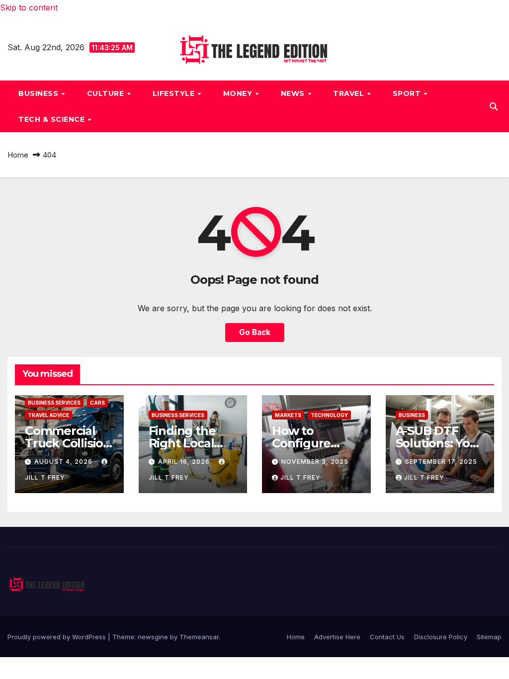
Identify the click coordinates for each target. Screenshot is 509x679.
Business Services (54, 403)
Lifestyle (175, 93)
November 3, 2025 (314, 461)
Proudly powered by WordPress (57, 637)
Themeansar (199, 637)
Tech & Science (52, 119)
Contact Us (387, 637)
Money (238, 93)
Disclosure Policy (440, 637)
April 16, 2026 (185, 461)
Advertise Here (337, 637)
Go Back (254, 332)
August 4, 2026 (64, 461)
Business (39, 93)
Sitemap (489, 637)
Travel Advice (48, 415)
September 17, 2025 (441, 461)
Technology (329, 415)
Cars (97, 403)
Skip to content (29, 7)
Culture (106, 93)
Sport (408, 93)
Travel (349, 93)
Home (17, 155)
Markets (288, 415)
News (294, 93)
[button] (494, 106)
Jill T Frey (300, 477)
